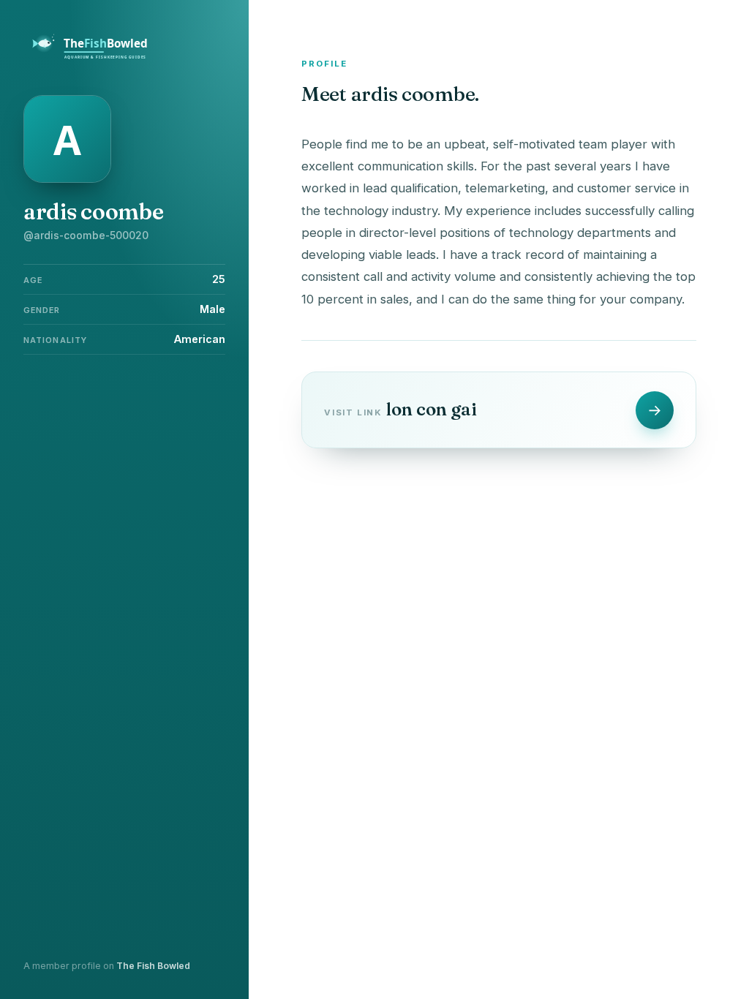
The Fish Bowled (153, 965)
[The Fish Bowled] (98, 57)
